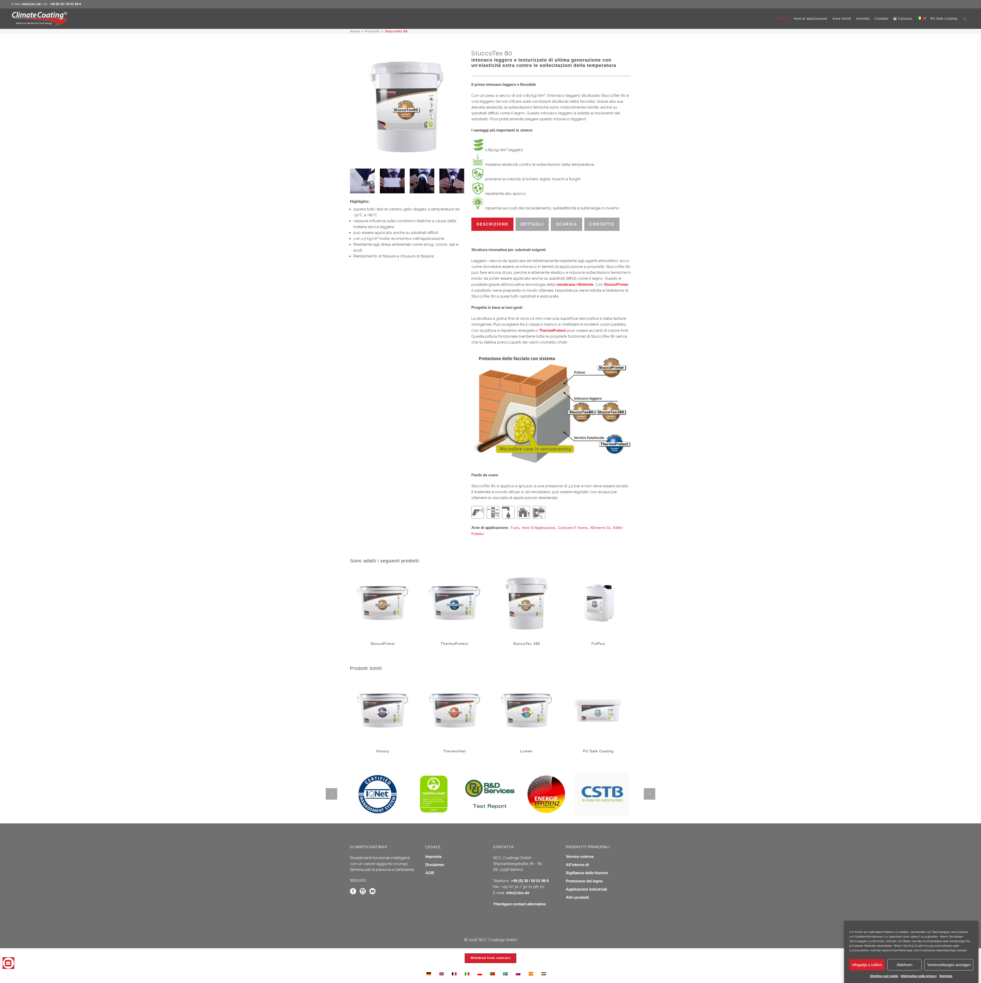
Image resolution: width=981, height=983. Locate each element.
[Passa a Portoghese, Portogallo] (492, 973)
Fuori (515, 528)
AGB (429, 873)
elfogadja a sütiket (867, 965)
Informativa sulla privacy (919, 976)
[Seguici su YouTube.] (372, 892)
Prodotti (372, 31)
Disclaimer (434, 864)
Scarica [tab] (566, 224)
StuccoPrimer (616, 284)
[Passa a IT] (467, 973)
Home (355, 31)
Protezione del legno (584, 881)
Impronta (945, 976)
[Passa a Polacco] (480, 973)
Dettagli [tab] (532, 224)
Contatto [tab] (601, 224)
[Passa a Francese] (454, 973)
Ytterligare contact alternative (519, 904)
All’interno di (577, 864)
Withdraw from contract (490, 958)
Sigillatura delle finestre (587, 873)
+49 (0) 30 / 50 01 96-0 (65, 4)
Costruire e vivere (572, 528)
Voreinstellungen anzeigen (949, 965)
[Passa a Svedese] (505, 973)
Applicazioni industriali (586, 889)
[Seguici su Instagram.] (363, 892)
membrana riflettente (574, 284)
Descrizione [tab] (492, 224)
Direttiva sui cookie (884, 976)
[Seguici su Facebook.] (353, 892)
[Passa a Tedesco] (429, 973)
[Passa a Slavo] (518, 973)
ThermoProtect (552, 330)
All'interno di (600, 528)
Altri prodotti (577, 897)
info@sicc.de (31, 4)
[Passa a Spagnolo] (531, 973)
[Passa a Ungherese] (544, 973)
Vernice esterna (579, 856)
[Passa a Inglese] (441, 973)
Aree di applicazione (538, 528)
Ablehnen (904, 965)
